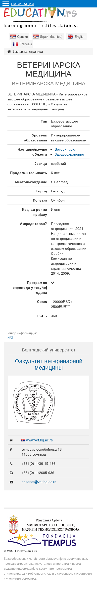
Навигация (22, 3)
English (80, 36)
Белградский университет (48, 349)
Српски (22, 36)
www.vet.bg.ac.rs (39, 439)
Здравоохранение (69, 154)
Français (26, 44)
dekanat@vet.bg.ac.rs (39, 481)
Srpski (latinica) (51, 36)
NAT (10, 337)
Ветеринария (65, 149)
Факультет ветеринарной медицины (48, 363)
